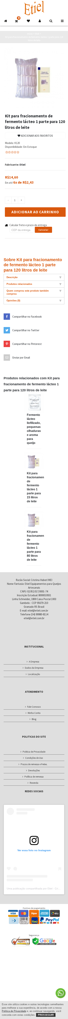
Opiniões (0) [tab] (13, 300)
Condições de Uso (34, 757)
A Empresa (34, 661)
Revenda (34, 782)
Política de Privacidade (14, 1011)
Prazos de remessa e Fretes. (34, 764)
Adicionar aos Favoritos (36, 135)
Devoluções (34, 770)
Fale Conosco (34, 706)
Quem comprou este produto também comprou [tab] (28, 292)
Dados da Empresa (34, 667)
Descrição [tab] (12, 277)
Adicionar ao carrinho (35, 211)
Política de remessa (34, 776)
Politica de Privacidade (34, 751)
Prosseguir (46, 1015)
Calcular (43, 229)
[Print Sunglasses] (34, 403)
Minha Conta (34, 713)
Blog (34, 719)
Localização (34, 674)
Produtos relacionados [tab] (19, 284)
